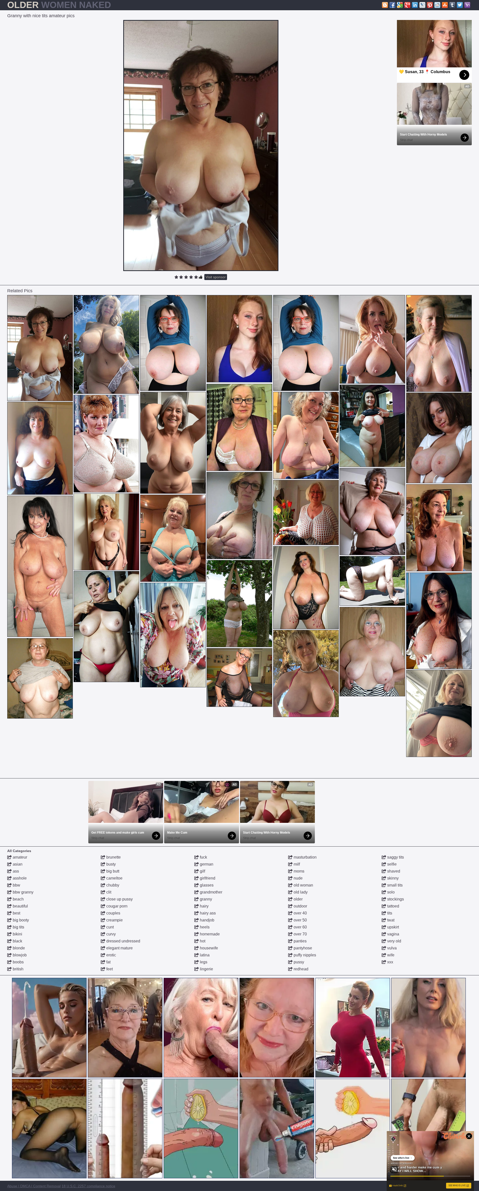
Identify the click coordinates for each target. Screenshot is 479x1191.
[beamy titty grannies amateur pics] (40, 448)
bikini (17, 934)
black (17, 941)
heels (204, 927)
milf (296, 864)
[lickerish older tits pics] (239, 515)
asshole (19, 878)
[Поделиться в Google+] (407, 5)
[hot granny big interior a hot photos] (239, 677)
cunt (109, 927)
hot (202, 941)
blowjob (19, 955)
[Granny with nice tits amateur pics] (200, 145)
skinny (392, 878)
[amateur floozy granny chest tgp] (239, 427)
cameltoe (113, 878)
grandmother (210, 892)
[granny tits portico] (173, 343)
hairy (204, 906)
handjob (206, 920)
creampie (114, 920)
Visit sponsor (216, 277)
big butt (112, 871)
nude (298, 878)
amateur (19, 857)
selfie (391, 864)
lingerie (206, 969)
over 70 (300, 934)
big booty (20, 920)
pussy (298, 962)
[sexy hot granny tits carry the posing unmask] (173, 635)
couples (112, 913)
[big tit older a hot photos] (306, 512)
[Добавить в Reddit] (437, 5)
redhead (300, 969)
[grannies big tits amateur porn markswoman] (40, 566)
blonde (18, 948)
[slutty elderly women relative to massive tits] (239, 603)
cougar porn (116, 906)
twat (390, 920)
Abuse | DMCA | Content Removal (34, 1186)
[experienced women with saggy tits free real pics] (106, 531)
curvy (110, 934)
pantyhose (302, 948)
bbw (16, 885)
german (206, 864)
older (298, 899)
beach (18, 899)
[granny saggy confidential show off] (173, 538)
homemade (209, 934)
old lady (300, 892)
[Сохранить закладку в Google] (400, 5)
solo (390, 892)
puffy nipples (304, 955)
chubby (112, 885)
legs (203, 962)
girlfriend (207, 878)
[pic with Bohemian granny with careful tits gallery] (439, 343)
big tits (18, 927)
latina (204, 955)
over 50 (300, 920)
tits (389, 913)
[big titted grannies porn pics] (439, 713)
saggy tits (395, 857)
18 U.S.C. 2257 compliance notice (88, 1186)
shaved (393, 871)
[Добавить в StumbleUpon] (445, 5)
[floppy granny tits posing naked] (173, 443)
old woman (303, 885)
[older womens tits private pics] (372, 426)
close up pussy (119, 899)
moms (298, 871)
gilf (202, 871)
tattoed (392, 906)
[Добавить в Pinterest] (430, 5)
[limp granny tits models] (372, 339)
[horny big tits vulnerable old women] (106, 443)
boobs (18, 962)
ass (15, 871)
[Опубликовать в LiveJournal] (422, 5)
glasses (206, 885)
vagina (392, 934)
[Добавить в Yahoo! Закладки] (467, 5)
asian (17, 864)
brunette (113, 857)
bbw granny (22, 892)
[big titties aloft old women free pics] (372, 651)
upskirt (392, 927)
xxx (389, 962)
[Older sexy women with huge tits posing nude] (106, 344)
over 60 (300, 927)
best (16, 913)
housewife (208, 948)
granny (205, 899)
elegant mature (119, 948)
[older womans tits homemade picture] (439, 527)
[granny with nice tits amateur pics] (40, 348)
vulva (391, 948)
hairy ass (207, 913)
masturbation (305, 857)
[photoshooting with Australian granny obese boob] (306, 435)
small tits (394, 885)
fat (108, 962)
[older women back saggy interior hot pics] (372, 511)
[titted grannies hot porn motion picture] (306, 673)
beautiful (20, 906)
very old (393, 941)
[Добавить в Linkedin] (415, 5)
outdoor (300, 906)
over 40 (300, 913)
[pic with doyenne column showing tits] (40, 678)
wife (390, 955)
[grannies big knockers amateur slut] (439, 621)
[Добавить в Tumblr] (452, 5)
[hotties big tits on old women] (439, 438)
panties (300, 941)
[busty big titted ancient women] (372, 581)
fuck (203, 857)
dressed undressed (122, 941)
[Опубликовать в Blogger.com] (385, 5)
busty (110, 864)
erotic (110, 955)
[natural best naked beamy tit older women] (306, 587)
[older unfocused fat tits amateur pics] (106, 626)
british (17, 969)
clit (108, 892)
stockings (395, 899)
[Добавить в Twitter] (460, 5)
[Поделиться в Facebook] (392, 5)
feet (109, 969)
